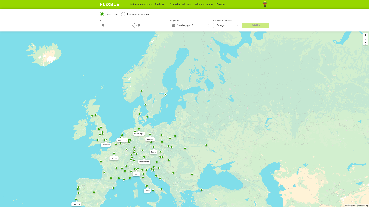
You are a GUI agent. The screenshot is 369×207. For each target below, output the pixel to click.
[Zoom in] (365, 35)
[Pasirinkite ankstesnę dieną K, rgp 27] (204, 25)
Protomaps (349, 205)
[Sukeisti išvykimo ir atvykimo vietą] (134, 25)
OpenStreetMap (362, 205)
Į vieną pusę (112, 14)
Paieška (256, 25)
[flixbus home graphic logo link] (109, 4)
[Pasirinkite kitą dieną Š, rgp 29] (208, 25)
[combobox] (120, 25)
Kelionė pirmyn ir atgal (138, 14)
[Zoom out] (365, 39)
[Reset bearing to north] (365, 43)
